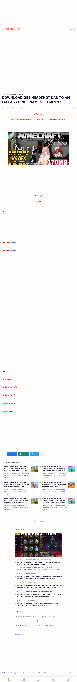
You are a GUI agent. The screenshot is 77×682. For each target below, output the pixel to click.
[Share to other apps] (42, 454)
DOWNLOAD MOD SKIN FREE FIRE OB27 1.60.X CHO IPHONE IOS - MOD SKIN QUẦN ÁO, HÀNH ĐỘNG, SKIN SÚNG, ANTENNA (39, 587)
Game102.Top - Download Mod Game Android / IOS (24, 673)
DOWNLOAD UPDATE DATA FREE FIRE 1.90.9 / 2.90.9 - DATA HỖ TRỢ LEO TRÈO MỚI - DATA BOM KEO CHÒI (38, 605)
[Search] (74, 28)
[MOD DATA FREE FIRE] (30, 574)
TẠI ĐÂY (13, 242)
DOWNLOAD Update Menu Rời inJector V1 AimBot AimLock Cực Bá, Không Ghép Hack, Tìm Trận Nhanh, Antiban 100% (39, 578)
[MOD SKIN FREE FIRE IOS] (44, 560)
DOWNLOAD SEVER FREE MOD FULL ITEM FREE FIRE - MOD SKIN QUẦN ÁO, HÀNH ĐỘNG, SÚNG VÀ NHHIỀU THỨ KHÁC (39, 596)
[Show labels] (20, 634)
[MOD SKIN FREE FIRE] (31, 560)
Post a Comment (38, 521)
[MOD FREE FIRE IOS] (30, 583)
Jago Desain (65, 673)
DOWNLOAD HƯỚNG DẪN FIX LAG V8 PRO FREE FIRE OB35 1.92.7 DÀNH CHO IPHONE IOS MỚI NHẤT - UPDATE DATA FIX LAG (16, 485)
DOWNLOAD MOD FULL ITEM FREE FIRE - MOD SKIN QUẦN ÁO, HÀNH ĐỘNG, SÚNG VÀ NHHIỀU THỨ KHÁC (38, 564)
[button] (71, 28)
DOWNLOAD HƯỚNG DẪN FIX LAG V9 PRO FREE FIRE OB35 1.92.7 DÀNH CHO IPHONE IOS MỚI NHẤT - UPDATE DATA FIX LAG (54, 485)
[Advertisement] (38, 47)
